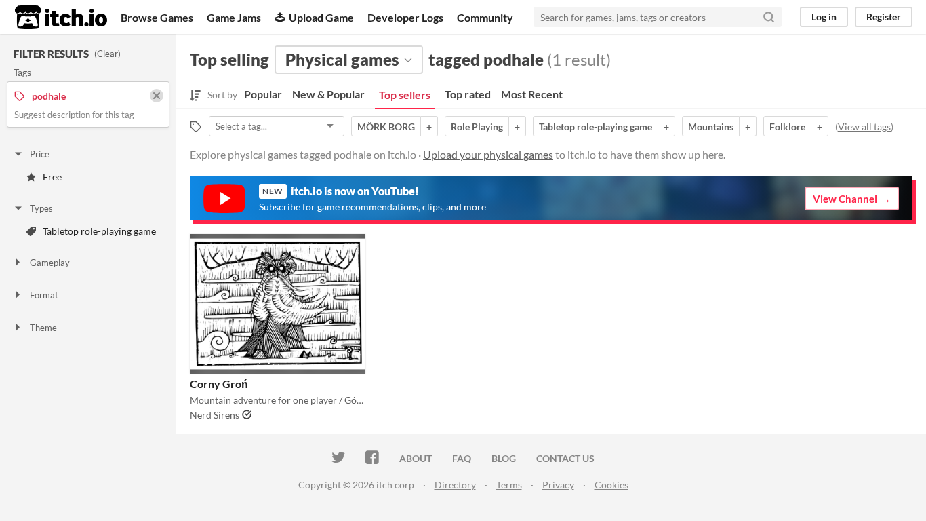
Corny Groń (219, 383)
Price (39, 154)
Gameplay (50, 262)
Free (52, 176)
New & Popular (328, 94)
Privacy (558, 484)
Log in (824, 16)
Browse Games (157, 17)
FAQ (461, 458)
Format (44, 295)
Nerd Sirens (214, 415)
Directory (455, 484)
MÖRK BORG (386, 126)
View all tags (864, 126)
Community (485, 17)
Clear (107, 53)
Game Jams (234, 17)
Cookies (611, 484)
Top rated (468, 94)
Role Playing (477, 126)
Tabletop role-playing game (99, 231)
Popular (263, 94)
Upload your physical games (488, 154)
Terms (509, 484)
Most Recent (532, 94)
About (415, 458)
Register (883, 16)
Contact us (565, 458)
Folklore (787, 126)
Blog (503, 458)
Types (41, 208)
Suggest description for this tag (74, 114)
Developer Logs (405, 17)
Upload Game (321, 17)
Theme (43, 327)
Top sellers (404, 94)
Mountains (710, 126)
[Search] (769, 17)
